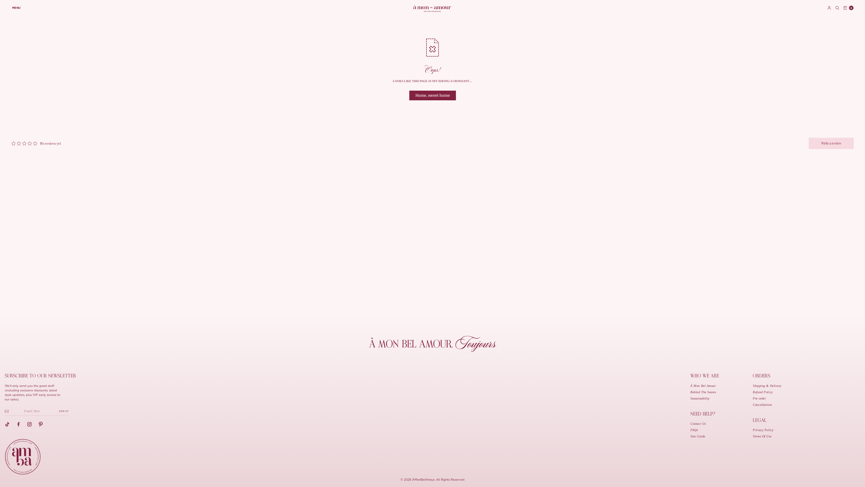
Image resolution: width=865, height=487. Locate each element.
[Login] (829, 8)
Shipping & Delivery (767, 386)
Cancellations (762, 405)
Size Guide (697, 436)
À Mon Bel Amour (703, 386)
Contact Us (698, 423)
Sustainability (700, 398)
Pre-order (759, 398)
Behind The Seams (703, 392)
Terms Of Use (762, 436)
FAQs (694, 430)
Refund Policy (762, 392)
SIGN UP (63, 411)
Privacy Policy (763, 430)
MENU (16, 8)
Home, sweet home (432, 95)
